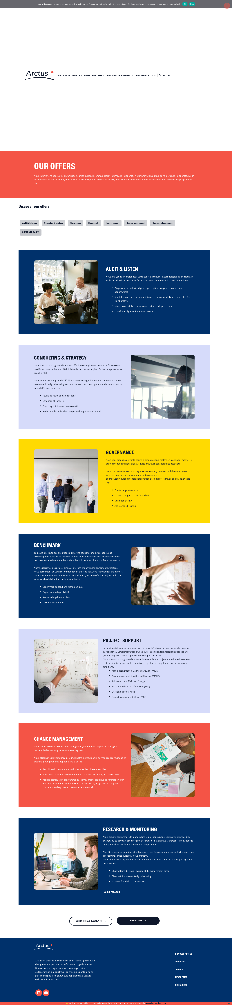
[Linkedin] (38, 992)
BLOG (153, 75)
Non (192, 4)
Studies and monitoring (163, 223)
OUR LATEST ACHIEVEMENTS (119, 75)
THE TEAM (179, 962)
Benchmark (93, 223)
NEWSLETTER (181, 977)
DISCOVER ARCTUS (183, 954)
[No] (227, 6)
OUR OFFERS (98, 75)
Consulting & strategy (53, 223)
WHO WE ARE (64, 75)
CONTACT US (181, 985)
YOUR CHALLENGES (81, 75)
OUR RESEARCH (142, 75)
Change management (136, 223)
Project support (112, 223)
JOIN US (179, 970)
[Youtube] (46, 992)
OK (185, 4)
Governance (75, 223)
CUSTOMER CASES (30, 232)
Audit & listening (29, 223)
